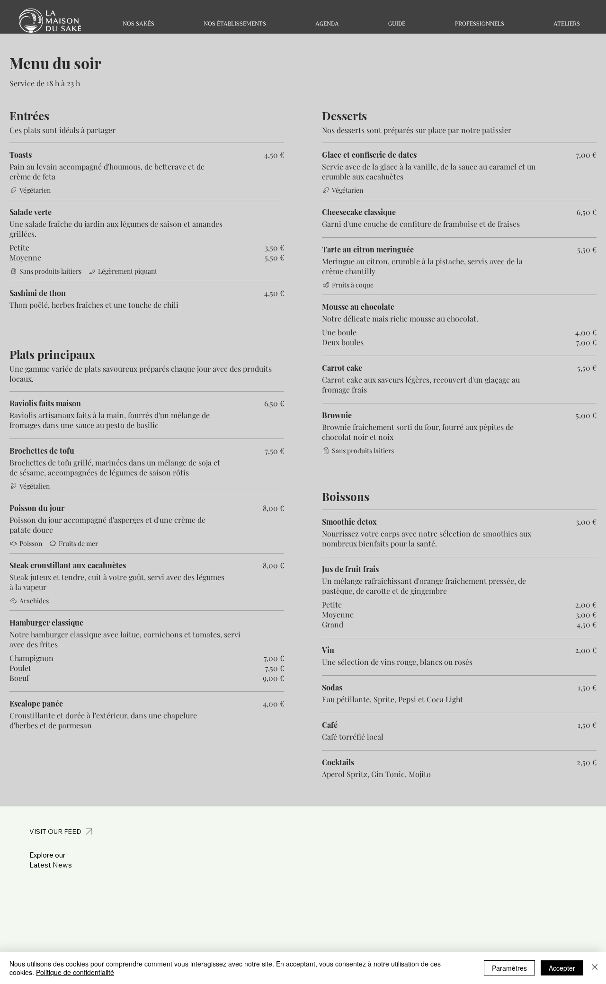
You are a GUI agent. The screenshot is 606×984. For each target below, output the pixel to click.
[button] (138, 24)
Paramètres (509, 968)
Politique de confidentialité (75, 972)
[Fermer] (594, 967)
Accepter (562, 968)
